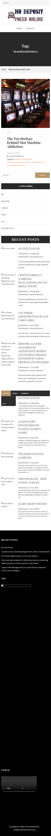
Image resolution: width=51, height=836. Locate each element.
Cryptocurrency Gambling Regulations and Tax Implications (32, 280)
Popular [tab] (6, 393)
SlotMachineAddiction (16, 165)
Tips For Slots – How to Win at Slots (32, 480)
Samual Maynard (16, 156)
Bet (2, 194)
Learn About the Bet (32, 504)
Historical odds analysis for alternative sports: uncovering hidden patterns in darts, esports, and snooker (33, 353)
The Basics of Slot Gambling (31, 455)
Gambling (5, 201)
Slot (9, 133)
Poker (3, 214)
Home (19, 28)
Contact (30, 28)
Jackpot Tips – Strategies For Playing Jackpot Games (29, 427)
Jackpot (4, 208)
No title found (29, 248)
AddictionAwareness (24, 159)
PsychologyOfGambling (34, 162)
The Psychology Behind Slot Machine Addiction (24, 142)
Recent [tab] (15, 393)
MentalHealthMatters (16, 162)
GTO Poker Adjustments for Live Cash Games (33, 316)
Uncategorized (7, 228)
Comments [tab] (25, 393)
